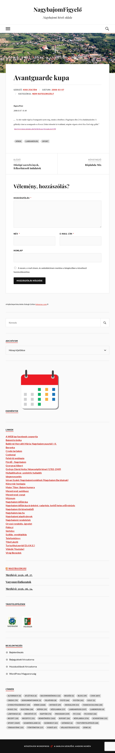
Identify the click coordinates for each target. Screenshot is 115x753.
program (62, 714)
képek (42, 709)
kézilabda (58, 709)
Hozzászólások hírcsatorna (23, 666)
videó (52, 727)
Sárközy (10, 530)
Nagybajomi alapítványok (19, 516)
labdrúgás (97, 709)
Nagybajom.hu (17, 568)
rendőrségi (47, 718)
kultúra (27, 709)
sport (45, 141)
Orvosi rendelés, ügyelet (19, 523)
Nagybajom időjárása (17, 501)
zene (87, 727)
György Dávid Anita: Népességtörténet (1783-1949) (33, 469)
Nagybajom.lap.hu (15, 512)
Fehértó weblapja (15, 458)
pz (77, 714)
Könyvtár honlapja (15, 483)
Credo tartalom (14, 451)
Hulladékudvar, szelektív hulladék (24, 472)
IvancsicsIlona (92, 705)
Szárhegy (51, 723)
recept (13, 718)
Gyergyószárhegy (19, 705)
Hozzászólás (22, 198)
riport (64, 718)
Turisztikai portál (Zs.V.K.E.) (20, 545)
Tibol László (12, 541)
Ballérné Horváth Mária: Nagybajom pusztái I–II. (31, 443)
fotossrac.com (41, 304)
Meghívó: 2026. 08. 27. (19, 574)
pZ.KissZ (90, 714)
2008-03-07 (58, 90)
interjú (55, 705)
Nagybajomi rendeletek (18, 519)
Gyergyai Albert (14, 465)
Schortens (100, 718)
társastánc (16, 727)
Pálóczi (9, 527)
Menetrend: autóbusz (17, 491)
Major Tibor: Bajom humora (20, 487)
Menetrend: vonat (15, 494)
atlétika (31, 696)
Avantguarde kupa (41, 77)
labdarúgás (32, 141)
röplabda (81, 718)
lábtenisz (14, 714)
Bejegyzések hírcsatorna (21, 659)
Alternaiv (14, 696)
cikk (95, 696)
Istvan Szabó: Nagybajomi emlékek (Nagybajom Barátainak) (37, 480)
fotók (78, 700)
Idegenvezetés (14, 476)
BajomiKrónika (50, 696)
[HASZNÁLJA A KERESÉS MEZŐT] (107, 29)
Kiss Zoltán (30, 90)
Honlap (18, 250)
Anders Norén (83, 746)
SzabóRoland (32, 723)
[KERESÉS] (104, 322)
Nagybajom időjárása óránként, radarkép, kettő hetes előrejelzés (40, 505)
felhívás (50, 700)
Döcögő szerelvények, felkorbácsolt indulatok (27, 166)
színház (67, 723)
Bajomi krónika (14, 440)
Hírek (18, 141)
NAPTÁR (45, 714)
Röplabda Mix (93, 164)
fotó (64, 700)
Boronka (10, 447)
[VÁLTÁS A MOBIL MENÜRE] (8, 29)
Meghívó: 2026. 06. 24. (19, 588)
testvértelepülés (87, 723)
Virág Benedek (13, 552)
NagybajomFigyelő (58, 9)
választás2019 (70, 727)
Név (17, 234)
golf (91, 700)
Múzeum (10, 498)
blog (82, 696)
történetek (35, 727)
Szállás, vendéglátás (16, 534)
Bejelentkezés (16, 652)
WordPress (43, 746)
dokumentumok (31, 700)
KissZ (12, 709)
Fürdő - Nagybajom (16, 461)
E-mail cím (67, 234)
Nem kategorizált (43, 94)
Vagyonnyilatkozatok (18, 581)
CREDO (13, 700)
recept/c (28, 718)
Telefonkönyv (13, 538)
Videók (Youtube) (15, 549)
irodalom (72, 705)
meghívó (30, 714)
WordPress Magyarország (22, 673)
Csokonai (11, 454)
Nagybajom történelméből (20, 509)
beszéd (69, 696)
